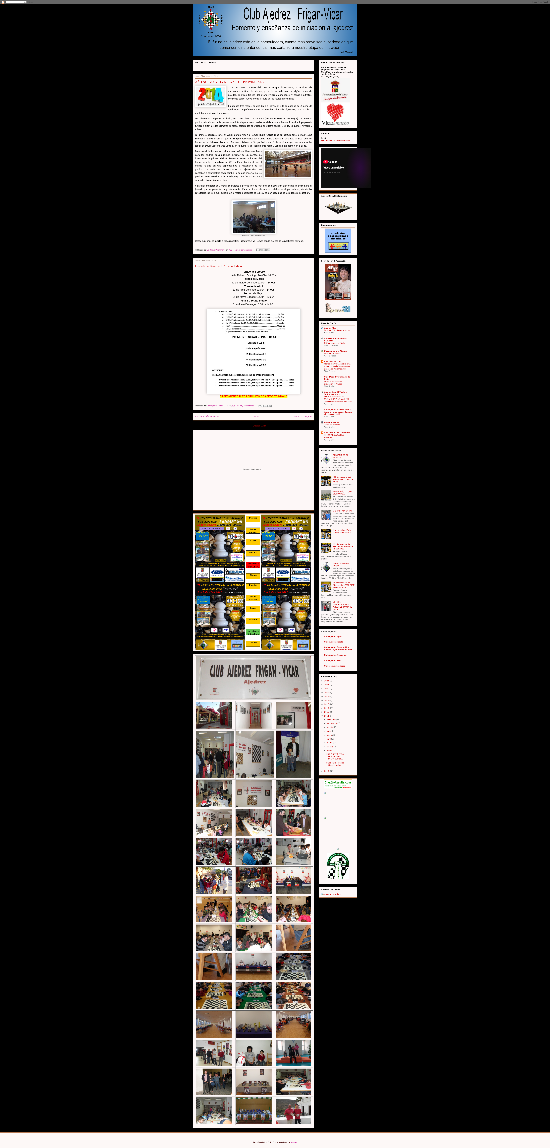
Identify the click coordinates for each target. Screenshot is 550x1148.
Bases (253, 541)
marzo (330, 743)
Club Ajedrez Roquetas (335, 655)
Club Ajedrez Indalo (333, 642)
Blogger (293, 1142)
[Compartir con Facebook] (265, 250)
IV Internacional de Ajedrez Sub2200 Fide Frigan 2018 (343, 546)
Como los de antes (332, 425)
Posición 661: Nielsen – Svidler (337, 330)
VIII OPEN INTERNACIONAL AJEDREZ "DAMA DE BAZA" (342, 605)
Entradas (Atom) (259, 426)
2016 (326, 708)
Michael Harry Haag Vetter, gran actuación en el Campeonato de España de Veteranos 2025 (337, 366)
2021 (326, 688)
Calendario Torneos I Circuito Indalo (218, 266)
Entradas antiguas (302, 416)
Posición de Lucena (332, 353)
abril (329, 739)
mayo (329, 735)
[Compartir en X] (262, 250)
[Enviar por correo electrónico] (257, 250)
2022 (326, 684)
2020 (326, 692)
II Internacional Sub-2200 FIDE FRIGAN (342, 531)
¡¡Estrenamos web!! (332, 414)
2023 (326, 681)
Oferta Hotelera (253, 530)
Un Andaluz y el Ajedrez (335, 351)
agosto (330, 727)
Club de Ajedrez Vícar (334, 666)
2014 (326, 716)
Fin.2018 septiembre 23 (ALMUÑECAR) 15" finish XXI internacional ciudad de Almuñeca (338, 399)
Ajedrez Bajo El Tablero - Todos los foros (336, 393)
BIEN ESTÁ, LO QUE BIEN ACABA (342, 492)
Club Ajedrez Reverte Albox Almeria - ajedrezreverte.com (338, 410)
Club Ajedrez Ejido (333, 636)
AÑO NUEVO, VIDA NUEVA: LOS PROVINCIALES (230, 82)
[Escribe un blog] (260, 250)
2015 (326, 712)
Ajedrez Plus (330, 328)
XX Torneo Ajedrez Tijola (334, 343)
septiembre (332, 723)
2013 (326, 771)
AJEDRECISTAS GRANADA (337, 432)
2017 (326, 704)
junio (329, 731)
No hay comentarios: (243, 250)
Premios (253, 518)
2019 (326, 696)
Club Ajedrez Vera (332, 660)
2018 (326, 700)
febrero (330, 747)
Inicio (256, 416)
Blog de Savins (331, 422)
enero (330, 750)
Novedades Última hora (253, 565)
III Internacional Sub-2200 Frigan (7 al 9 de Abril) (343, 479)
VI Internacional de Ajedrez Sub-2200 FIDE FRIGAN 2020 (343, 585)
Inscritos (253, 552)
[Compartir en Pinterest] (268, 250)
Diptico (253, 575)
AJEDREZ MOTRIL (333, 361)
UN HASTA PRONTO (342, 511)
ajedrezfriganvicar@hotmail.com (335, 140)
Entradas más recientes (207, 416)
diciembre (331, 719)
